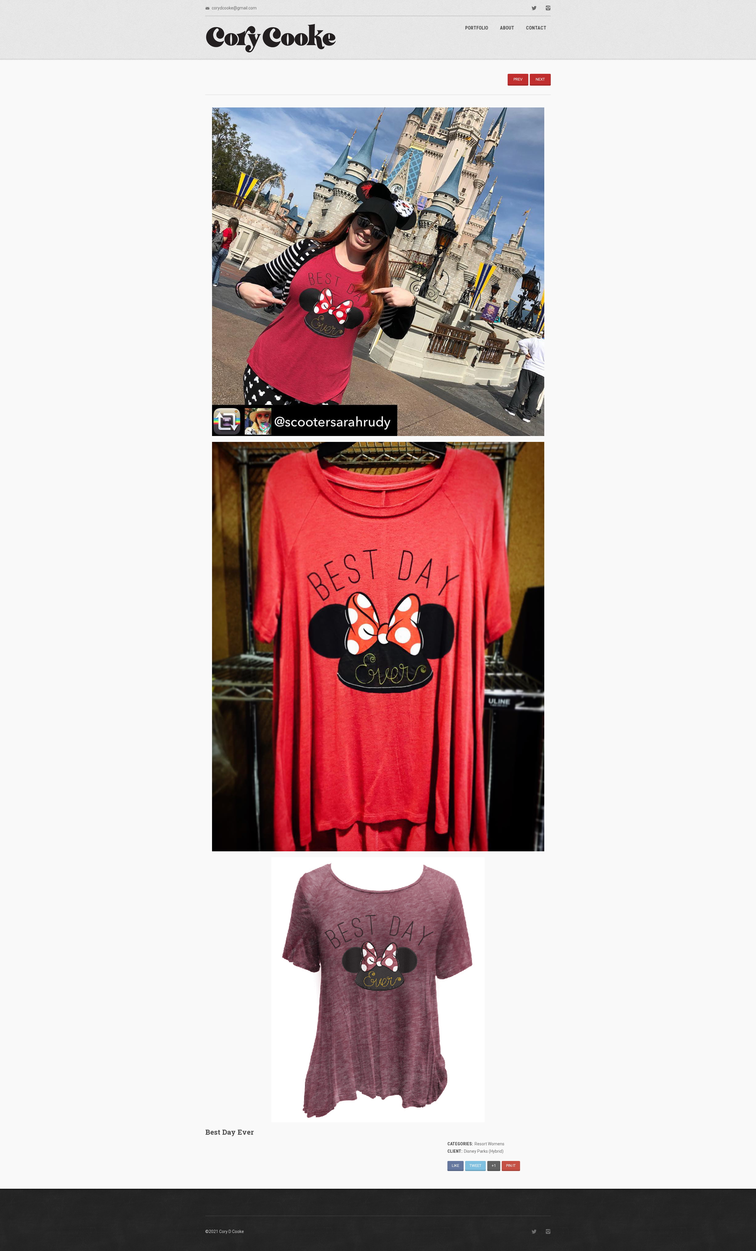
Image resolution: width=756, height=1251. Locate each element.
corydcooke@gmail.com (234, 8)
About (507, 28)
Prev (518, 79)
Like (455, 1165)
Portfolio (476, 28)
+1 (494, 1165)
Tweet (475, 1165)
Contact (536, 28)
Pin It (511, 1165)
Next (540, 79)
